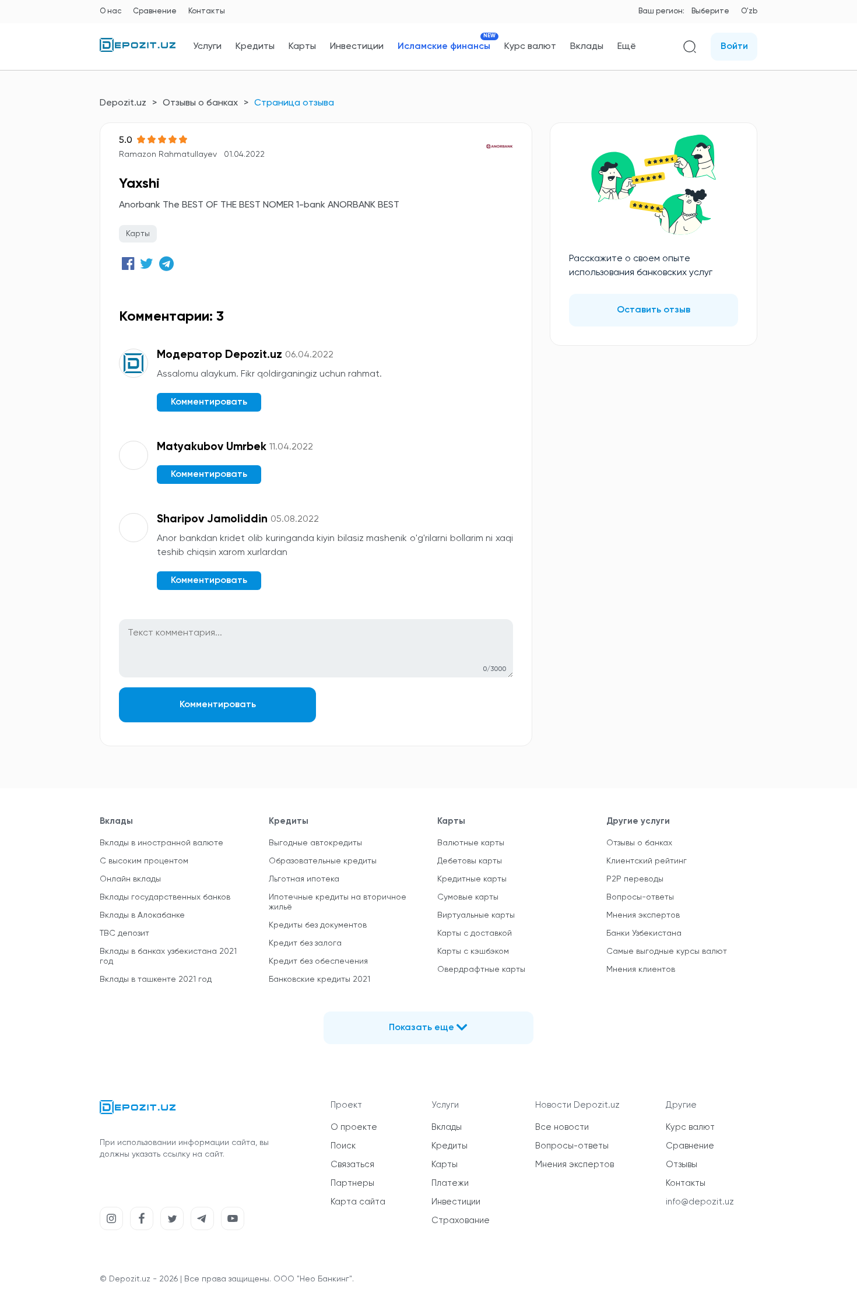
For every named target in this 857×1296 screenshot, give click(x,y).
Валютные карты (470, 843)
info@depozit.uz (700, 1201)
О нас (110, 11)
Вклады (586, 46)
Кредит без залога (305, 943)
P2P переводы (634, 879)
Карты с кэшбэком (473, 951)
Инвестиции (357, 46)
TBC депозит (124, 933)
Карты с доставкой (474, 933)
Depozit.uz (123, 103)
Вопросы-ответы (640, 897)
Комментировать (218, 705)
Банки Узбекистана (644, 933)
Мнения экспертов (643, 915)
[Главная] (137, 49)
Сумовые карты (467, 897)
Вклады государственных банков (165, 897)
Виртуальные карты (476, 915)
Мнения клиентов (640, 969)
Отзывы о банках (200, 103)
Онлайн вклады (130, 879)
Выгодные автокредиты (315, 843)
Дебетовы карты (469, 861)
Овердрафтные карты (481, 969)
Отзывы (681, 1164)
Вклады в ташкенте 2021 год (156, 979)
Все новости (562, 1127)
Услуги (207, 46)
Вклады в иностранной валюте (161, 843)
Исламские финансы (444, 46)
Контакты (206, 11)
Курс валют (530, 46)
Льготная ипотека (304, 879)
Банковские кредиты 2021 (319, 979)
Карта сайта (358, 1201)
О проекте (354, 1127)
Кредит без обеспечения (318, 961)
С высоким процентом (144, 861)
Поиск (343, 1146)
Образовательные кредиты (323, 861)
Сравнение (155, 11)
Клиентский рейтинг (646, 861)
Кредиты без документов (318, 925)
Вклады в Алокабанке (142, 915)
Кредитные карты (472, 879)
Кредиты (255, 46)
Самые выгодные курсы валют (666, 951)
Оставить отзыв (653, 310)
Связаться (352, 1164)
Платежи (450, 1183)
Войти (734, 46)
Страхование (460, 1220)
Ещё (626, 46)
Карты (302, 46)
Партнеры (352, 1183)
